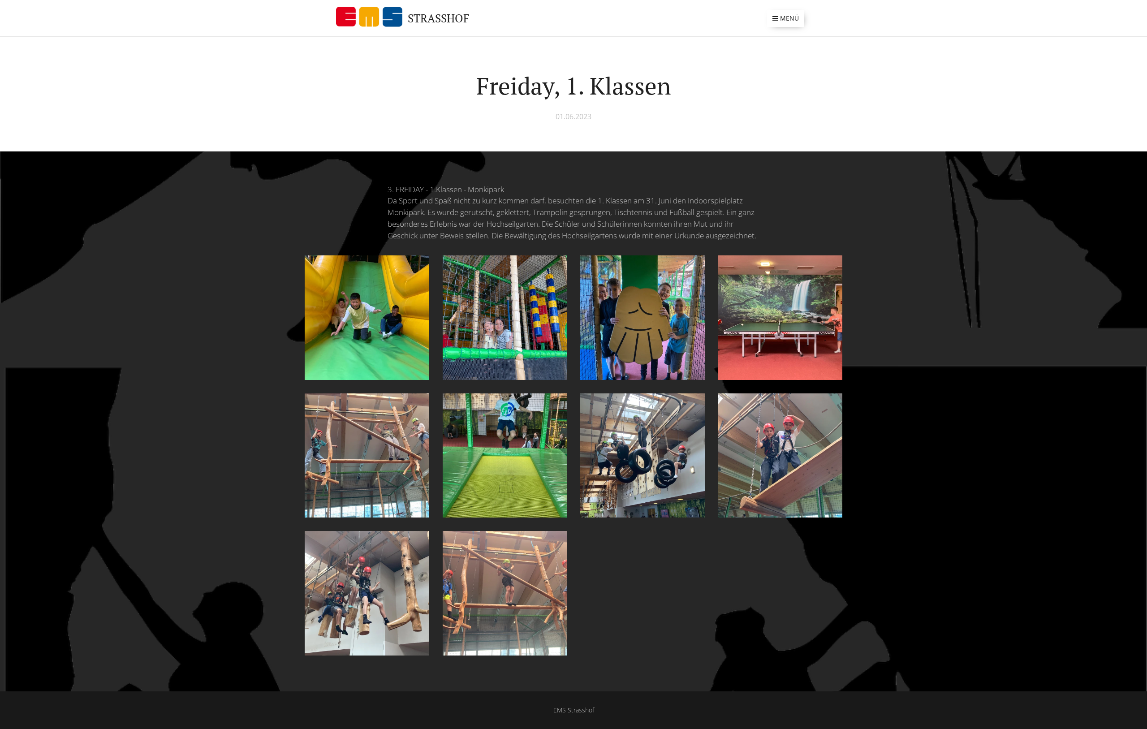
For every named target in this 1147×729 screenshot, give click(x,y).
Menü (789, 18)
